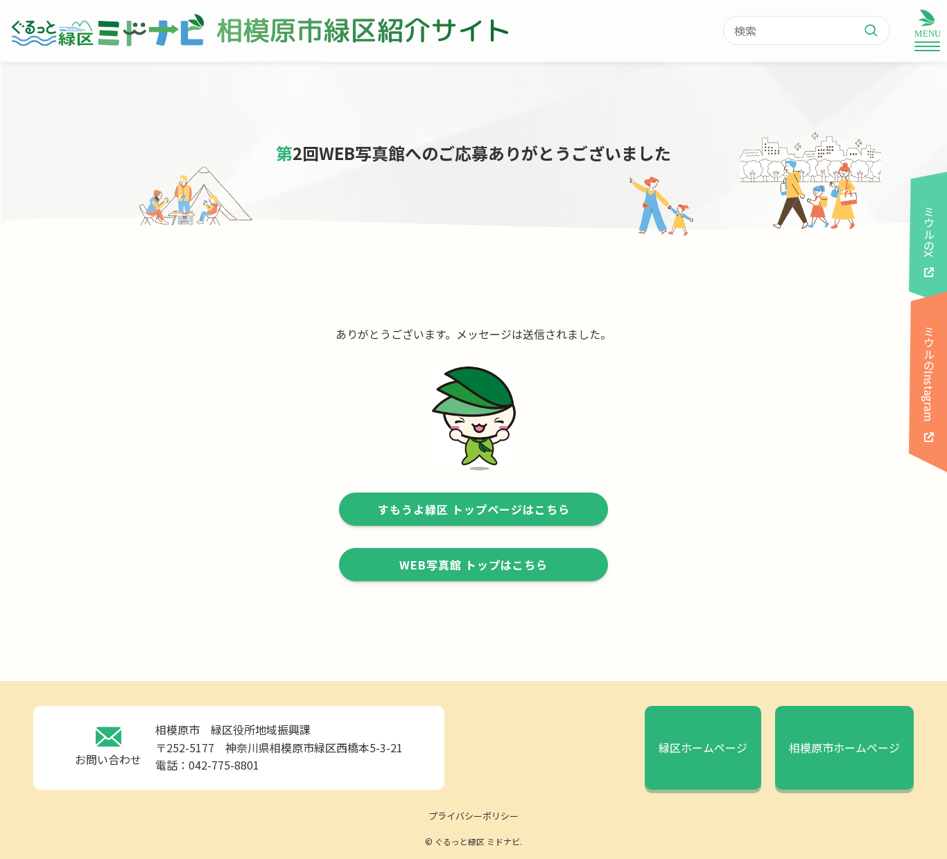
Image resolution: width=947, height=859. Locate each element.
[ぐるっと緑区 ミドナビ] (106, 30)
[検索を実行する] (876, 30)
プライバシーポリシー (473, 815)
